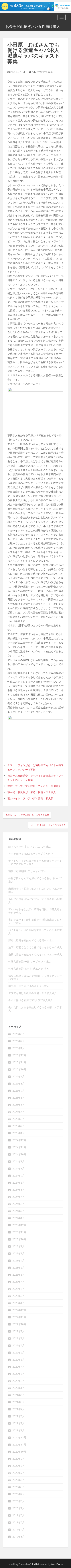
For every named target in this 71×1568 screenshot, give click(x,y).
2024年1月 (18, 1218)
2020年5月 (18, 1487)
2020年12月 (19, 1437)
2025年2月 (18, 1126)
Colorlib (33, 1564)
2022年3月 (18, 1373)
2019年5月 (18, 1522)
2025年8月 (18, 1083)
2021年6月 (18, 1395)
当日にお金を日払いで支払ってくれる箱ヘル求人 (35, 900)
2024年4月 (18, 1196)
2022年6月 (18, 1352)
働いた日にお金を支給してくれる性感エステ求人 (35, 1009)
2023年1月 (18, 1303)
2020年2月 (18, 1508)
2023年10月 (19, 1239)
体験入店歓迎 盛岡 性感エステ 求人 (28, 968)
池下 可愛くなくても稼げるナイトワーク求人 (35, 947)
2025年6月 (18, 1097)
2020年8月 (18, 1465)
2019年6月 (18, 1515)
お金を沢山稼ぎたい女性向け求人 (32, 26)
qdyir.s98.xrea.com (42, 72)
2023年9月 (18, 1246)
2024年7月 (18, 1175)
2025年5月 (18, 1104)
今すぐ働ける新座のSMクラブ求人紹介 (30, 1000)
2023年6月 (18, 1267)
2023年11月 (19, 1232)
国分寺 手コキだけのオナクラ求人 (28, 986)
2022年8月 (18, 1338)
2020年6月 (18, 1480)
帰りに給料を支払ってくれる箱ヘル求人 (31, 940)
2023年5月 (18, 1274)
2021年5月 (18, 1402)
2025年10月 (19, 1069)
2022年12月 (19, 1310)
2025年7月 (18, 1090)
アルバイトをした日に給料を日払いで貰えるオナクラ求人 (35, 911)
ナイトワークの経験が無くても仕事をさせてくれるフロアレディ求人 (35, 862)
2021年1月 (18, 1430)
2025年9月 (18, 1076)
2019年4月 (18, 1529)
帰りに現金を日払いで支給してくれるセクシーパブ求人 (35, 977)
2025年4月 (18, 1112)
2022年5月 (18, 1359)
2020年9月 (18, 1458)
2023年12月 (19, 1225)
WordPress (57, 1564)
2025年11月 (19, 1062)
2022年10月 (19, 1324)
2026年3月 (18, 1034)
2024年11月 (19, 1147)
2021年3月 (18, 1416)
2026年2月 (18, 1041)
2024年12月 (19, 1140)
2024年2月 (18, 1211)
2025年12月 (19, 1055)
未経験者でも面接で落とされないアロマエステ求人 (35, 890)
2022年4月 (18, 1366)
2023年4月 (18, 1281)
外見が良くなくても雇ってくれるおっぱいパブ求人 (35, 879)
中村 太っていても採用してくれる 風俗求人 (34, 786)
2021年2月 (18, 1423)
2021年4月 (18, 1409)
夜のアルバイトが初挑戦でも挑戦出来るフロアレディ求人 (35, 921)
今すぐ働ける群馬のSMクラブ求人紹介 (30, 853)
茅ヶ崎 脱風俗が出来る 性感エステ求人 (31, 792)
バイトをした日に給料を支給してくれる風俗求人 (35, 931)
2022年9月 (18, 1331)
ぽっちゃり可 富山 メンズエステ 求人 (29, 846)
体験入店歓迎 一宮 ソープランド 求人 (29, 961)
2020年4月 (18, 1494)
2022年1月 (18, 1388)
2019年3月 (18, 1536)
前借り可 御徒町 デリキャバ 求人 (27, 871)
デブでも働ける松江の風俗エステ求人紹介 (32, 993)
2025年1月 (18, 1133)
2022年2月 (18, 1381)
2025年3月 (18, 1119)
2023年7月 (18, 1260)
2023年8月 (18, 1253)
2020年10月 (19, 1451)
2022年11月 (19, 1317)
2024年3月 (18, 1204)
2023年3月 (18, 1288)
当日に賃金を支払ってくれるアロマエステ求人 (35, 954)
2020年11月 (19, 1444)
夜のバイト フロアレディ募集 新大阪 (30, 798)
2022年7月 (18, 1345)
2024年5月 (18, 1189)
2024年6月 (18, 1182)
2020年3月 (18, 1501)
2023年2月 (18, 1296)
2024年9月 (18, 1161)
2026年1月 (18, 1048)
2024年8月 (18, 1168)
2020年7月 (18, 1473)
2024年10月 (19, 1154)
